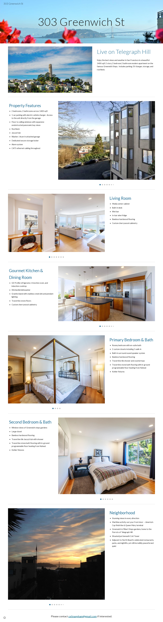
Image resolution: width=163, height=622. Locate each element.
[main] (81, 21)
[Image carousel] (106, 143)
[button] (4, 617)
